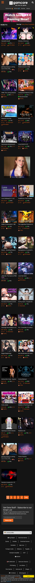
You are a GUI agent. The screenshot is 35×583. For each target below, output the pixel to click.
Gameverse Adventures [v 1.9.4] (9, 144)
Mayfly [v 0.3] (21, 430)
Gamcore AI (19, 569)
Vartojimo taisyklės (14, 552)
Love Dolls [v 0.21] (23, 144)
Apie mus (21, 545)
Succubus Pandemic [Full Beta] (9, 301)
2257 (24, 552)
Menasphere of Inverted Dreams (26, 250)
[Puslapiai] (2, 2)
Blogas (27, 569)
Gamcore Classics (23, 561)
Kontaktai (13, 545)
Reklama (19, 549)
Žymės (7, 541)
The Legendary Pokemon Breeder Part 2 (26, 224)
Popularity (31, 24)
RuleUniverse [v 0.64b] (24, 67)
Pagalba (27, 549)
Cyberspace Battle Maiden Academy (9, 430)
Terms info (9, 581)
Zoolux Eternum (22, 379)
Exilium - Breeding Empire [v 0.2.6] (9, 250)
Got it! (28, 576)
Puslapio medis (10, 549)
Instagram (23, 573)
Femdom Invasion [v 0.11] (8, 482)
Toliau (26, 497)
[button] (17, 532)
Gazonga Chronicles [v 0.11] (8, 327)
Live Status (22, 565)
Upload (18, 556)
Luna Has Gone (22, 276)
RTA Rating (13, 565)
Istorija (28, 8)
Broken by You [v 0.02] (24, 118)
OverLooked (4, 405)
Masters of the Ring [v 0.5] (25, 405)
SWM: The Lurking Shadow (8, 92)
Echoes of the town (23, 41)
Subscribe (8, 520)
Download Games (24, 541)
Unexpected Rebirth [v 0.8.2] (25, 92)
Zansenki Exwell (5, 41)
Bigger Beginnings (6, 353)
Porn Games (9, 569)
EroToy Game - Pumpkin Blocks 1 (26, 301)
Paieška (15, 541)
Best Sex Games (22, 537)
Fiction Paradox (22, 456)
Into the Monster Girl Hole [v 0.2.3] (26, 353)
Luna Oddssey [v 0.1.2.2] (7, 198)
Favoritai (23, 8)
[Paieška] (33, 2)
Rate (26, 24)
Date (23, 24)
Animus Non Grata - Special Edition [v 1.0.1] (9, 379)
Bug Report (12, 537)
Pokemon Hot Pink (6, 118)
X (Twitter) (13, 573)
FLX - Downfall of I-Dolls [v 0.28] (26, 327)
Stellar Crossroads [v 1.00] (8, 224)
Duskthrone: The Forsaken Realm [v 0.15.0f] (26, 198)
